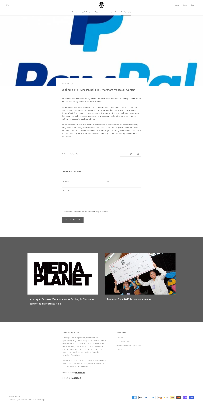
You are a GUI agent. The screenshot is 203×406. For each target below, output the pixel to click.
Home (74, 12)
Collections (86, 12)
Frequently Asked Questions (129, 345)
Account (177, 5)
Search (185, 5)
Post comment (72, 220)
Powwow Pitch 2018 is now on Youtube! (129, 299)
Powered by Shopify (37, 399)
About (97, 12)
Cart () (194, 5)
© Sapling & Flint (14, 396)
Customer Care (123, 341)
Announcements (110, 12)
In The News (126, 12)
